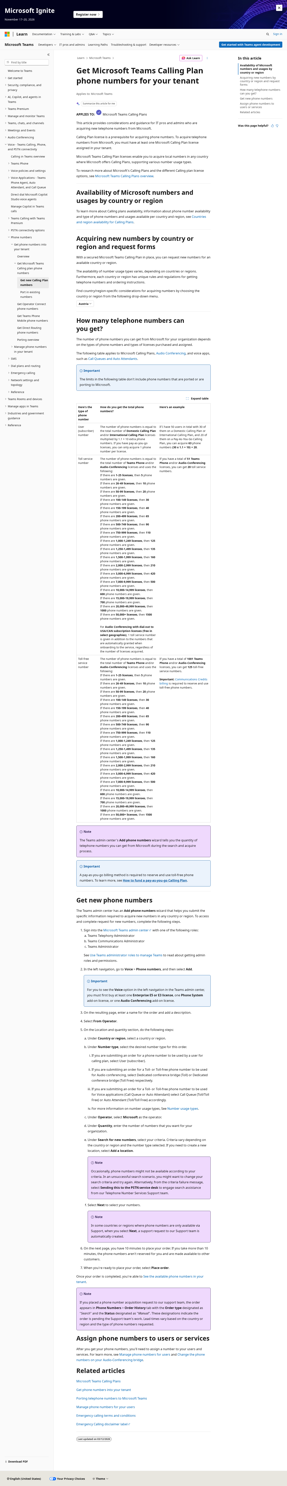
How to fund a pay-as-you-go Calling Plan (155, 880)
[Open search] (268, 34)
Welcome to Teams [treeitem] (20, 71)
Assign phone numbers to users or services (257, 105)
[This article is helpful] (272, 125)
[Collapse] (48, 55)
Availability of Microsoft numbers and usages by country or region (256, 68)
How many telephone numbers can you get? (260, 91)
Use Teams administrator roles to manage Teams (126, 955)
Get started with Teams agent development (250, 44)
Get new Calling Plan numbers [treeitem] (34, 282)
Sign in (277, 34)
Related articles (250, 112)
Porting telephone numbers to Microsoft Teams (111, 1398)
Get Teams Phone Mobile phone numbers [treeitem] (32, 318)
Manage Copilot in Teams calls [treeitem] (27, 209)
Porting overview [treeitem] (28, 340)
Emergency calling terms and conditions (106, 1415)
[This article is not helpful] (277, 125)
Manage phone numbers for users (144, 1354)
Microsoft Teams (100, 58)
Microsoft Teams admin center (126, 930)
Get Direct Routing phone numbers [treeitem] (29, 330)
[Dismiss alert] (279, 8)
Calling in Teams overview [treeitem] (28, 156)
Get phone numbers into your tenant (103, 1390)
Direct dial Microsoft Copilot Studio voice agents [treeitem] (29, 197)
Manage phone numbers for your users (105, 1407)
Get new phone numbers (256, 98)
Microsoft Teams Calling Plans (98, 1381)
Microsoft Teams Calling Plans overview (124, 176)
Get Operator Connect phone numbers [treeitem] (31, 306)
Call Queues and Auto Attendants (112, 359)
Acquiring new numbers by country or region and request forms (260, 81)
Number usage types (182, 1108)
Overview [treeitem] (23, 256)
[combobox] (27, 62)
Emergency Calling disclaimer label (101, 1424)
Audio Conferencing (171, 353)
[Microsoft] (7, 34)
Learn (81, 58)
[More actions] (207, 58)
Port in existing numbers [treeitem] (30, 294)
